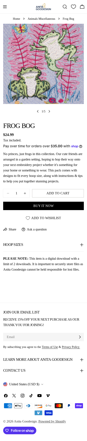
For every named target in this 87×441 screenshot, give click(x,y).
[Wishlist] (73, 6)
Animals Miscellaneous (41, 18)
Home (16, 18)
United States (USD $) (24, 384)
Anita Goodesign (25, 421)
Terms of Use (50, 347)
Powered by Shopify (52, 421)
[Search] (65, 7)
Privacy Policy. (71, 347)
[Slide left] (37, 111)
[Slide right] (49, 111)
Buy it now (43, 206)
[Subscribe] (79, 337)
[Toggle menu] (5, 7)
